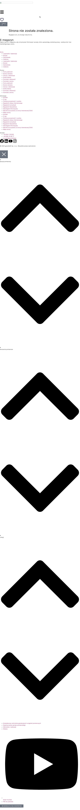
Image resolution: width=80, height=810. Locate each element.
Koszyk (5, 55)
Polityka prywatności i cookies (12, 101)
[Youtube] (10, 141)
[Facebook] (2, 141)
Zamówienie (6, 57)
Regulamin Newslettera (10, 107)
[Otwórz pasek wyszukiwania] (40, 17)
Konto (1, 52)
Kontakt (5, 97)
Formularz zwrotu (8, 81)
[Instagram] (15, 141)
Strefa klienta (7, 77)
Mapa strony (7, 112)
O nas (4, 99)
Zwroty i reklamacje (9, 75)
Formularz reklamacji (9, 79)
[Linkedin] (6, 141)
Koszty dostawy (8, 73)
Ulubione (5, 59)
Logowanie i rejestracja (10, 53)
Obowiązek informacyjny (10, 109)
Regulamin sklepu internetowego (12, 103)
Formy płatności (8, 72)
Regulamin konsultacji (9, 105)
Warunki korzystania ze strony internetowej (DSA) (18, 110)
